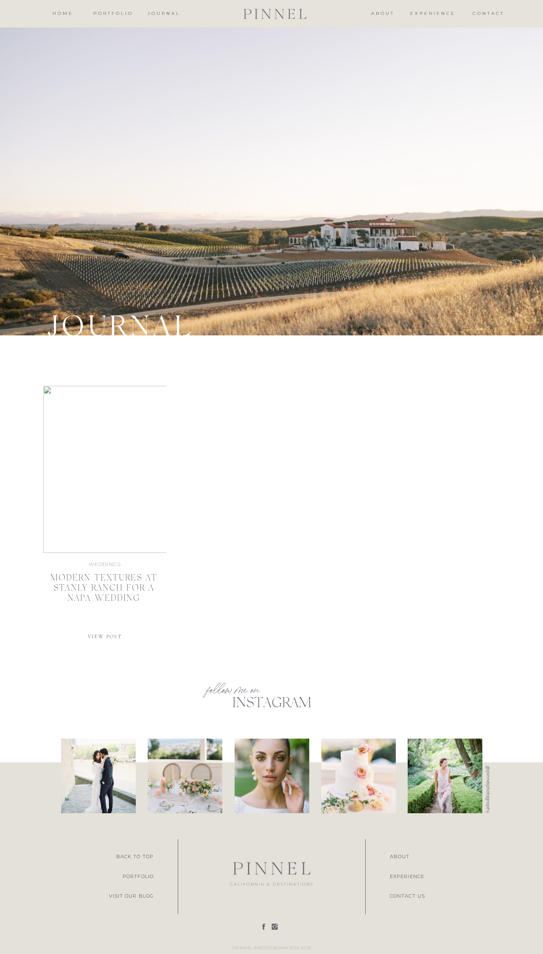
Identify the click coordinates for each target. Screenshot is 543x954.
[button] (164, 14)
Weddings (105, 564)
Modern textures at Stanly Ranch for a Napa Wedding (103, 588)
